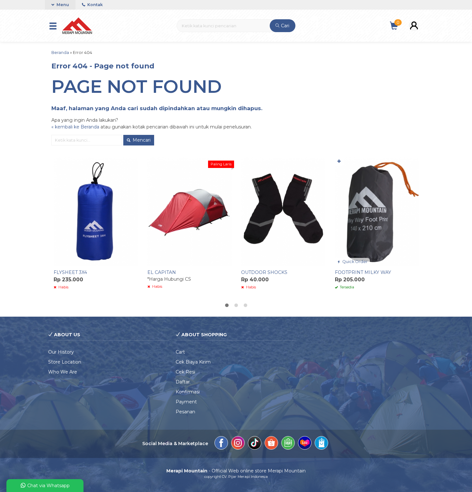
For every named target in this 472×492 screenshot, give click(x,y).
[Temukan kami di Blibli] (321, 444)
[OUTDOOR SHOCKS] (283, 211)
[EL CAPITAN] (189, 211)
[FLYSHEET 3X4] (96, 211)
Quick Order (354, 261)
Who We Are (62, 372)
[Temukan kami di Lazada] (304, 444)
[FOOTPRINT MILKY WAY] (377, 211)
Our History (61, 352)
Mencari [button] (141, 140)
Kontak (94, 4)
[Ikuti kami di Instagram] (238, 444)
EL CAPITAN (161, 272)
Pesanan (185, 412)
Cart (180, 352)
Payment (186, 402)
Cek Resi (185, 372)
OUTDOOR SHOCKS (264, 272)
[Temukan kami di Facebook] (221, 444)
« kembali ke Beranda (75, 127)
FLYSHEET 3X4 (70, 272)
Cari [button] (284, 26)
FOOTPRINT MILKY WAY (363, 272)
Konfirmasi (188, 392)
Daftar (183, 382)
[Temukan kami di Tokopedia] (288, 444)
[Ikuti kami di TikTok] (254, 444)
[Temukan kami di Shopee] (271, 444)
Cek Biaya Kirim (193, 362)
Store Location (64, 362)
